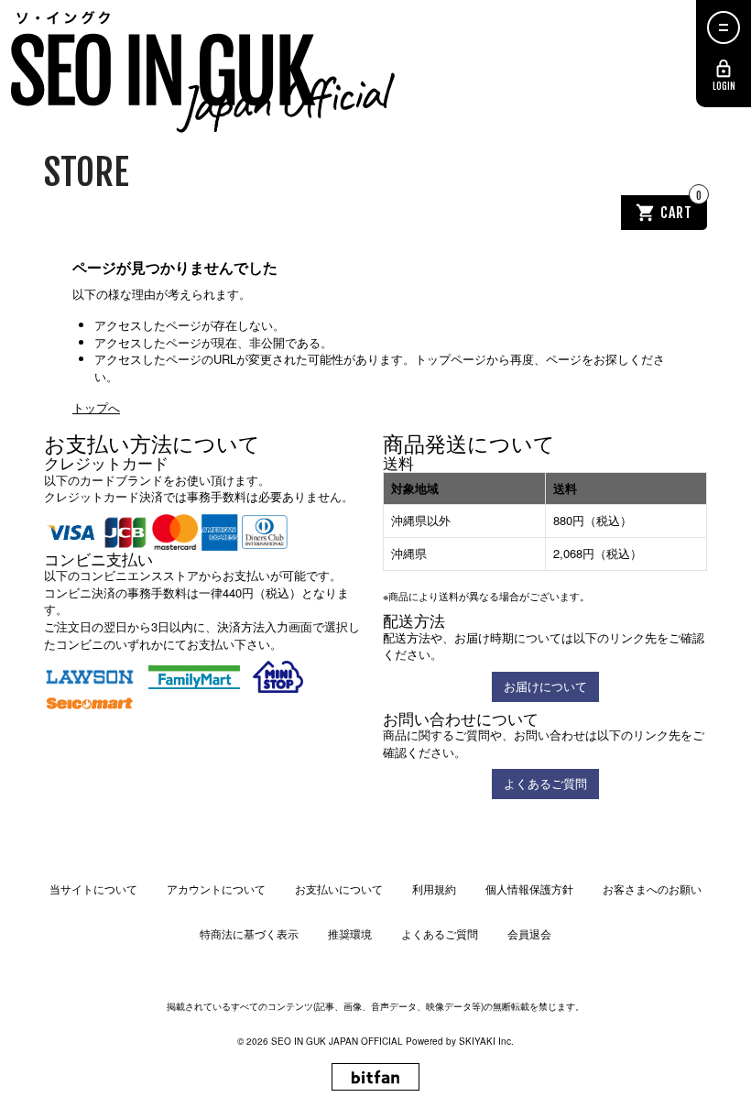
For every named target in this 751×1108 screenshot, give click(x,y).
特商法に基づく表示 (249, 933)
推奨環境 (350, 933)
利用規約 (434, 888)
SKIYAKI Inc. (486, 1041)
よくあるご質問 (545, 783)
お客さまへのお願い (652, 888)
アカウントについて (216, 888)
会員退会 (529, 933)
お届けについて (545, 686)
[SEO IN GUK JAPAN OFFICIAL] (204, 73)
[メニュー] (723, 27)
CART (681, 208)
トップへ (96, 407)
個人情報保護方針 (529, 888)
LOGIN (724, 86)
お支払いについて (339, 888)
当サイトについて (93, 888)
